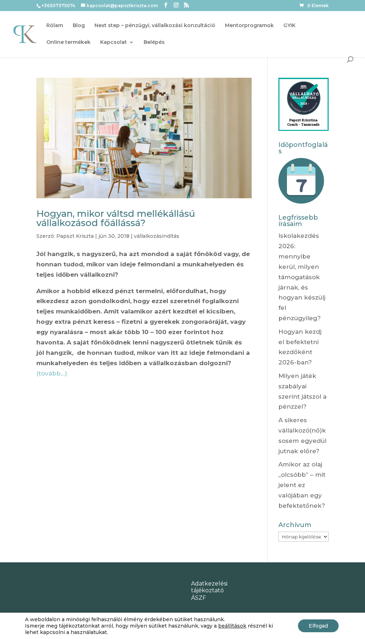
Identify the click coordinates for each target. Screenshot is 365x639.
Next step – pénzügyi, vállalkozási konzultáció (154, 26)
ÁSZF (198, 597)
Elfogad (318, 626)
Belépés (154, 42)
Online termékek (68, 42)
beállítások (232, 626)
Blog (79, 26)
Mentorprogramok (249, 26)
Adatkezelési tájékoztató (209, 587)
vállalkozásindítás (156, 236)
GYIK (289, 26)
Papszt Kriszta (75, 236)
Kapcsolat (113, 42)
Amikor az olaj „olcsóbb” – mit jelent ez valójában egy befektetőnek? (301, 485)
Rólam (54, 26)
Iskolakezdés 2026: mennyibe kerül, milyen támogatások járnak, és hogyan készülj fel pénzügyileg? (301, 277)
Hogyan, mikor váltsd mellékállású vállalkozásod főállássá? (115, 218)
